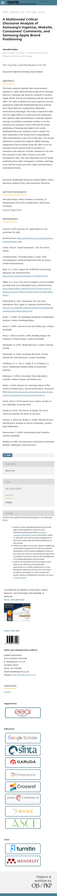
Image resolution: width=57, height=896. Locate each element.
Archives (14, 12)
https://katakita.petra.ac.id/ (24, 675)
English (7, 692)
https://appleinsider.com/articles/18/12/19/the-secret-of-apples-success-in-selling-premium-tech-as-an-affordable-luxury (28, 291)
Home (5, 12)
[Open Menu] (2, 2)
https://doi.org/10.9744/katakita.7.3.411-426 (27, 65)
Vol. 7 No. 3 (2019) (29, 12)
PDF (8, 455)
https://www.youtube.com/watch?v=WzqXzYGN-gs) (25, 276)
